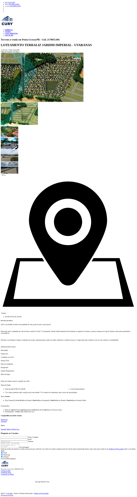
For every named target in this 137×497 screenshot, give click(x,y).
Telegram (4, 421)
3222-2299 (10, 2)
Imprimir (3, 429)
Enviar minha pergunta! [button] (8, 459)
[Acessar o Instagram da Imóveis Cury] (43, 484)
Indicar (9, 429)
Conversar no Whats (7, 474)
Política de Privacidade (116, 449)
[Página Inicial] (7, 26)
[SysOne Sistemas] (7, 495)
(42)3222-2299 (5, 471)
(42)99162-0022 (6, 472)
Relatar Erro (15, 429)
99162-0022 (14, 4)
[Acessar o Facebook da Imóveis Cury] (41, 484)
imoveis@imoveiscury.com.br (68, 485)
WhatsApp (4, 419)
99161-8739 (15, 6)
